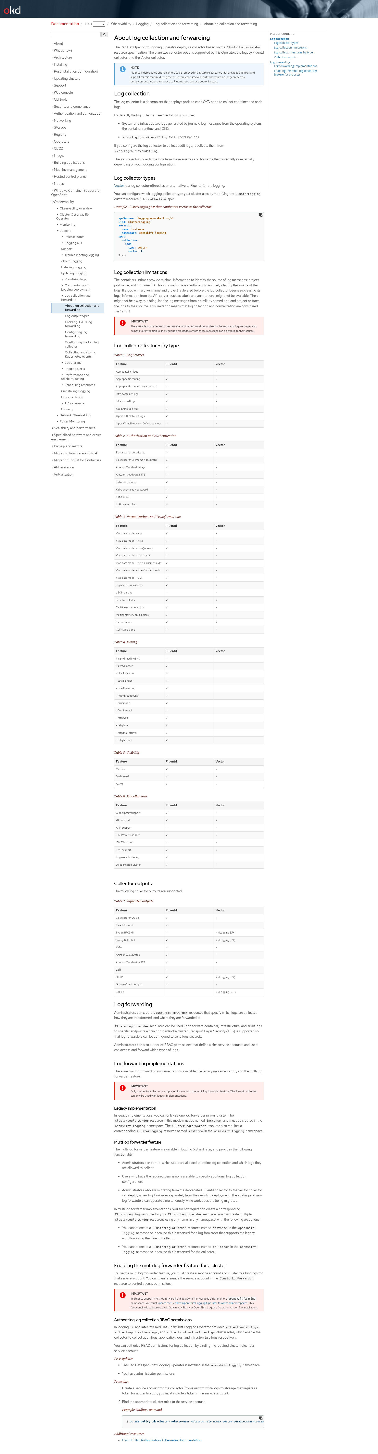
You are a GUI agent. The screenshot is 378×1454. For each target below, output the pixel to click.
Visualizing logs (75, 279)
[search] (104, 34)
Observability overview (75, 208)
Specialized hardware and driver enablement (76, 437)
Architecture (63, 57)
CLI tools (60, 99)
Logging (65, 231)
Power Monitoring (72, 421)
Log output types (77, 316)
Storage (60, 127)
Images (59, 155)
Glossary (67, 409)
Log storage (73, 363)
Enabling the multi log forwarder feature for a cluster (295, 72)
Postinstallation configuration (76, 71)
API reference (74, 403)
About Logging (71, 261)
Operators (61, 141)
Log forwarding (280, 62)
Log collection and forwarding (176, 24)
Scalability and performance (74, 428)
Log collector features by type (293, 52)
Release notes (74, 237)
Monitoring (67, 224)
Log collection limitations (290, 47)
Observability (64, 202)
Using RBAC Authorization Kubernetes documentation (161, 1440)
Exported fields (71, 397)
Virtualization (63, 474)
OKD (89, 24)
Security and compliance (72, 106)
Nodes (59, 183)
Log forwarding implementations (295, 66)
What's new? (63, 50)
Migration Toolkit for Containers (77, 460)
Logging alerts (74, 369)
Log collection (279, 39)
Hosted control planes (70, 176)
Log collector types (286, 43)
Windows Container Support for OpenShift (76, 192)
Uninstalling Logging (75, 391)
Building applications (69, 162)
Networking (62, 120)
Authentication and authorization (78, 113)
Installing (60, 64)
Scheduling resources (79, 385)
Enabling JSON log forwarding (78, 324)
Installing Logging (73, 267)
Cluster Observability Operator (73, 216)
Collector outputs (285, 57)
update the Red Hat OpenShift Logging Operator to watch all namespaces (202, 1303)
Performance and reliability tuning (75, 377)
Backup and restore (68, 446)
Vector (119, 185)
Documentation (65, 23)
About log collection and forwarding (82, 308)
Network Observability (75, 415)
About (58, 43)
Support (60, 85)
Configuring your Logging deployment (75, 287)
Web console (63, 92)
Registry (60, 134)
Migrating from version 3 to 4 (75, 453)
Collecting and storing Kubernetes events (80, 354)
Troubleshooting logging (81, 255)
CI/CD (58, 148)
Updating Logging (73, 273)
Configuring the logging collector (82, 344)
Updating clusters (67, 78)
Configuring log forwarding (76, 334)
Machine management (70, 169)
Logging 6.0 (73, 243)
